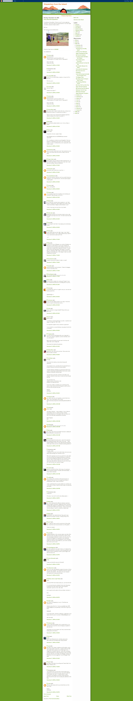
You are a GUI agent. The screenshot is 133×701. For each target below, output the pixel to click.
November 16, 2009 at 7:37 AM (53, 270)
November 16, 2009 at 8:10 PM (53, 575)
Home (57, 696)
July (77, 100)
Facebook (77, 26)
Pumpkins (77, 34)
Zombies (77, 36)
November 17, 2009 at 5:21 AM (53, 658)
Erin (49, 279)
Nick (49, 430)
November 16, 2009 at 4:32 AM (53, 118)
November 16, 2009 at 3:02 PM (53, 544)
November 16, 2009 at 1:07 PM (53, 510)
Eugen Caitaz (51, 159)
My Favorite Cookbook (81, 55)
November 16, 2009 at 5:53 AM (53, 172)
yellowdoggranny (51, 547)
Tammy (49, 185)
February (78, 108)
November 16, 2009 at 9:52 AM (53, 393)
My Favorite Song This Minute (82, 88)
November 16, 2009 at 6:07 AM (53, 197)
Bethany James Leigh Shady (54, 578)
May (77, 103)
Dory (49, 438)
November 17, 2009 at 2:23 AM (53, 619)
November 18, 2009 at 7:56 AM (53, 666)
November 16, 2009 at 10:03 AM (53, 404)
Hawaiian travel (78, 30)
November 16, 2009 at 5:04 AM (53, 146)
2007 (76, 113)
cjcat (49, 532)
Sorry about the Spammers (51, 19)
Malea (49, 501)
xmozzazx (50, 300)
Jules (49, 308)
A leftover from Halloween (81, 51)
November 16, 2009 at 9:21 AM (53, 346)
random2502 (50, 75)
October (78, 95)
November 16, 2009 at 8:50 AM (53, 296)
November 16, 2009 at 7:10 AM (53, 255)
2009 (76, 43)
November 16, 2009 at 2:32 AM (53, 83)
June (77, 101)
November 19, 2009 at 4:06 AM (53, 680)
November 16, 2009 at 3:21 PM (53, 554)
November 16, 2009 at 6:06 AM (53, 188)
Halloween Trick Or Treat (81, 90)
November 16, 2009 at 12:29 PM (53, 488)
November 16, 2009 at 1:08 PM (53, 518)
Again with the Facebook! (81, 86)
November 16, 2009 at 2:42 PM (53, 529)
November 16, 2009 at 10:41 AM (53, 435)
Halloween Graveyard (80, 91)
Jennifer (49, 265)
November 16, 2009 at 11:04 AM (53, 464)
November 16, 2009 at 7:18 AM (53, 262)
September (78, 96)
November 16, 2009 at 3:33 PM (53, 564)
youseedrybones (51, 175)
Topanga (50, 333)
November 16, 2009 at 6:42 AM (53, 227)
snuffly (49, 477)
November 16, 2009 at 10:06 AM (53, 426)
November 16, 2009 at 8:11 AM (53, 284)
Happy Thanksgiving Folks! (82, 53)
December (78, 45)
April (77, 105)
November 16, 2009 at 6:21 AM (53, 218)
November (78, 46)
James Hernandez (52, 558)
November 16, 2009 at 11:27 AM (53, 473)
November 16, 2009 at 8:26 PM (53, 597)
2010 (76, 42)
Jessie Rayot (50, 109)
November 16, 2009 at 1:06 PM (53, 498)
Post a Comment (47, 694)
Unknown (50, 396)
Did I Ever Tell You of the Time (82, 85)
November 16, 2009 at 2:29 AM (53, 72)
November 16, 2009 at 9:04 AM (53, 330)
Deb (49, 121)
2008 (76, 111)
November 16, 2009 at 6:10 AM (53, 209)
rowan (49, 683)
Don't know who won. (80, 70)
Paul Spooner (51, 258)
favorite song (78, 28)
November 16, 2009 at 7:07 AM (53, 239)
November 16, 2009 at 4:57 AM (53, 126)
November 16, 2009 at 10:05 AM (53, 421)
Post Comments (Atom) (54, 698)
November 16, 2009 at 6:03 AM (53, 181)
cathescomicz (51, 567)
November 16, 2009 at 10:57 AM (53, 445)
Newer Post (46, 696)
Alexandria (50, 168)
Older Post (69, 696)
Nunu (76, 33)
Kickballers (78, 72)
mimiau (49, 86)
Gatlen (49, 600)
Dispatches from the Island (55, 4)
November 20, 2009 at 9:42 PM (53, 692)
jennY (49, 316)
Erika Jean (50, 212)
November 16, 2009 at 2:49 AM (53, 92)
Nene (49, 130)
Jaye (49, 222)
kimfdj (49, 407)
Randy (49, 200)
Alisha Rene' (50, 349)
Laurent (49, 467)
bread (76, 24)
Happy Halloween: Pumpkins (82, 93)
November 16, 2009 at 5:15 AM (53, 165)
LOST (76, 31)
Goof (49, 288)
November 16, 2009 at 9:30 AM (53, 354)
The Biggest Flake (80, 77)
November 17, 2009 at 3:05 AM (53, 632)
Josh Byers (50, 358)
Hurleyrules (50, 149)
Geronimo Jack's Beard (79, 19)
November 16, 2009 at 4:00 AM (53, 106)
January (78, 110)
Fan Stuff (77, 27)
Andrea (49, 55)
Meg (49, 242)
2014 (76, 40)
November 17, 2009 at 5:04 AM (53, 642)
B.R (49, 636)
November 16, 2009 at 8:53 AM (53, 305)
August (78, 98)
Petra (49, 230)
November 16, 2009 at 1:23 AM (53, 65)
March (77, 106)
